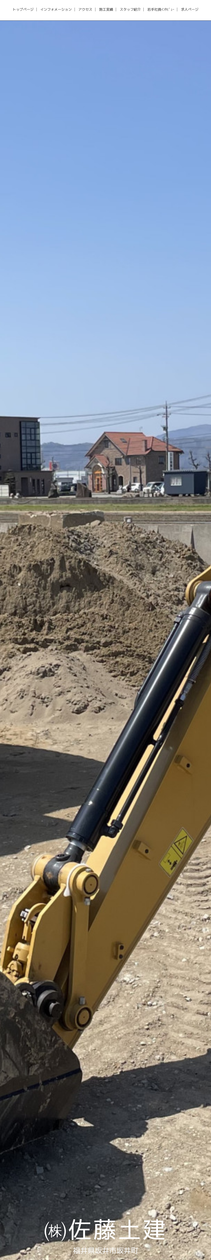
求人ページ (189, 10)
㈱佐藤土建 (105, 1229)
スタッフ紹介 (130, 10)
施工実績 (106, 10)
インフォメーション (56, 10)
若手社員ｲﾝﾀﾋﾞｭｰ (160, 10)
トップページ (23, 10)
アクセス (85, 10)
